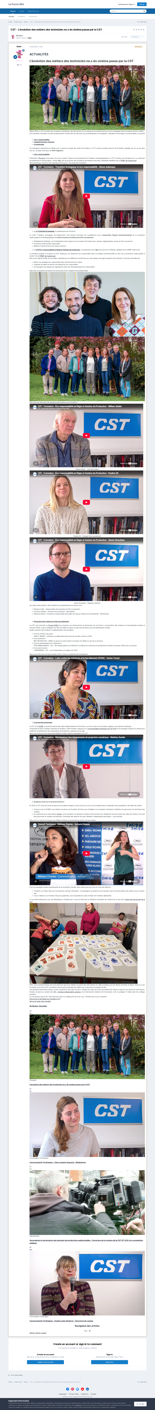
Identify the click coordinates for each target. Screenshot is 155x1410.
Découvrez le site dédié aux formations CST (45, 999)
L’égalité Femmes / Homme (44, 142)
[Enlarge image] (87, 97)
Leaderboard (33, 16)
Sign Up (141, 4)
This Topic (135, 11)
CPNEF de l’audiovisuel (128, 160)
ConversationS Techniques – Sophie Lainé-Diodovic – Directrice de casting (61, 1321)
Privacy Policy (74, 1394)
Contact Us (84, 1394)
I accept (141, 1404)
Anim (21, 35)
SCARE (40, 726)
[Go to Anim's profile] (13, 36)
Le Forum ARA (16, 4)
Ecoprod (42, 158)
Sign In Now (109, 1362)
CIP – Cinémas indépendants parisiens (67, 992)
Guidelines (21, 16)
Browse (13, 11)
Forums (11, 16)
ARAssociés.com (33, 11)
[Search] (144, 11)
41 (89, 1331)
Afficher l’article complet (38, 1333)
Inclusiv (59, 814)
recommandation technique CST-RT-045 (102, 729)
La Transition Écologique (45, 231)
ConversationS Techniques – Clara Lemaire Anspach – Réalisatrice (58, 1162)
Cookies (93, 1394)
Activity (21, 11)
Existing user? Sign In (126, 4)
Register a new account (45, 1362)
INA (59, 160)
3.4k (20, 65)
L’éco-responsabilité (41, 140)
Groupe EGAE (53, 625)
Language (62, 1394)
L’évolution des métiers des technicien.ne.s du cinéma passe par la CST (60, 1085)
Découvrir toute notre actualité (40, 1001)
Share (125, 37)
